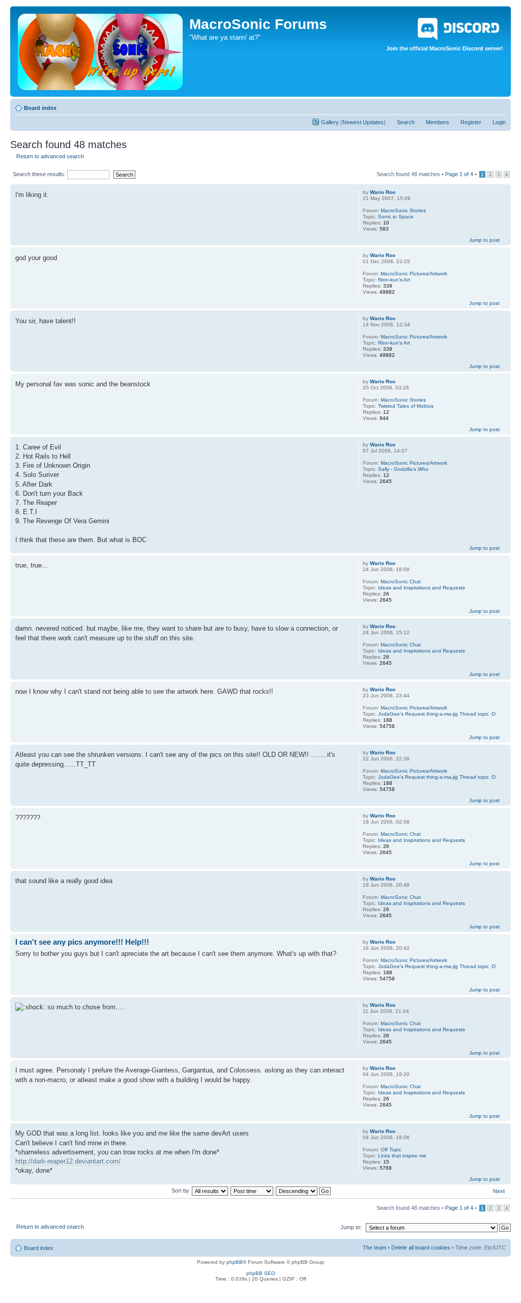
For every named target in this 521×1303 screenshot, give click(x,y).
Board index (40, 108)
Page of (459, 174)
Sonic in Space (396, 216)
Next (499, 1191)
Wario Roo (382, 192)
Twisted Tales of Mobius (405, 406)
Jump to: (351, 1227)
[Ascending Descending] (304, 1190)
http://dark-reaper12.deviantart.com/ (68, 1161)
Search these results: (40, 174)
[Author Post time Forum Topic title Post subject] (252, 1190)
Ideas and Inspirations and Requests (421, 587)
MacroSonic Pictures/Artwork (414, 273)
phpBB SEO (260, 1273)
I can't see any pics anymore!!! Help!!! (82, 942)
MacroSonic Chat (401, 581)
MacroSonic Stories (403, 210)
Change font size (498, 105)
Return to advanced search (50, 156)
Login (499, 122)
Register (470, 122)
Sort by (180, 1190)
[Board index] (101, 50)
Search (406, 122)
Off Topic (391, 1149)
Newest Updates (363, 122)
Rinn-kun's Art (394, 279)
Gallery (330, 122)
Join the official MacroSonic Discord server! (444, 48)
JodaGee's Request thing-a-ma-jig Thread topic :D (437, 714)
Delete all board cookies (420, 1247)
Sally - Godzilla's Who (403, 469)
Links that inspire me (402, 1155)
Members (437, 122)
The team (374, 1247)
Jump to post (484, 240)
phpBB (234, 1262)
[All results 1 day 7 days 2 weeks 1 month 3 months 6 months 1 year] (209, 1190)
